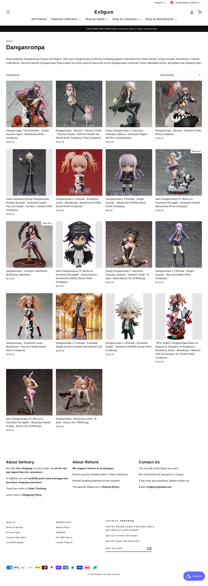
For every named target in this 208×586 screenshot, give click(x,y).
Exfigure (104, 11)
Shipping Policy (63, 522)
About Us (10, 522)
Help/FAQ (60, 532)
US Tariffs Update (15, 542)
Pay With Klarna (64, 537)
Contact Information (16, 537)
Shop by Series (95, 19)
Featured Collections (64, 19)
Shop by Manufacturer (159, 19)
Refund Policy (63, 527)
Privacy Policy (13, 532)
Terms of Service (14, 527)
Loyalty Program (64, 542)
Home (9, 41)
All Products (39, 19)
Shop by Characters (125, 19)
